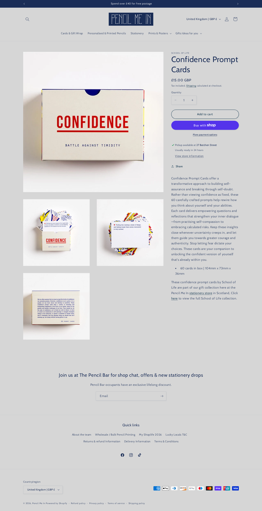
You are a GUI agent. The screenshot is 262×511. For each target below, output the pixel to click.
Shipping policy (137, 503)
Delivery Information (137, 441)
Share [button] (179, 166)
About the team (81, 434)
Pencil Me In (38, 503)
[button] (27, 19)
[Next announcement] (238, 3)
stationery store (200, 293)
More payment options (205, 134)
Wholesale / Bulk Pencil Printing (115, 434)
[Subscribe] (162, 396)
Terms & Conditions (166, 441)
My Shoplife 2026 (150, 434)
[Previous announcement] (24, 3)
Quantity (176, 92)
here (174, 298)
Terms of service (116, 503)
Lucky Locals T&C (176, 434)
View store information (189, 156)
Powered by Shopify (56, 503)
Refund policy (78, 503)
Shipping (191, 85)
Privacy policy (96, 503)
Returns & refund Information (101, 441)
